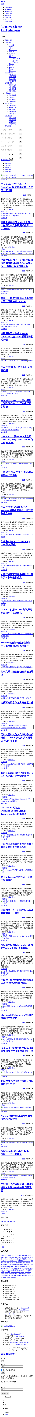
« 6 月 (3, 1247)
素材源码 (7, 160)
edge (2, 1270)
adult (8, 1272)
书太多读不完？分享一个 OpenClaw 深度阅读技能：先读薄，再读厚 (17, 187)
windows (16, 1264)
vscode (2, 1273)
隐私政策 (8, 126)
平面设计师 (19, 1262)
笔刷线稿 (8, 163)
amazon (3, 1264)
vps (28, 1257)
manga (22, 1273)
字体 (24, 1270)
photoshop (26, 1264)
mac (2, 1261)
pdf (12, 1277)
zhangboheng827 (16, 1334)
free (6, 1272)
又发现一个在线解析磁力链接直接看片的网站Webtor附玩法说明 (17, 1187)
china (13, 1262)
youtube (19, 1275)
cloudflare (26, 1268)
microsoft (11, 1273)
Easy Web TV (25, 1308)
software (20, 1266)
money (22, 1272)
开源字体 (8, 171)
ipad (26, 1255)
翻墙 (23, 1255)
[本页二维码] (7, 1414)
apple (14, 1277)
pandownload (14, 1272)
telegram (19, 1255)
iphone (2, 1275)
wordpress (24, 1257)
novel (10, 1257)
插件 (24, 1262)
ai (7, 1259)
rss (8, 1270)
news (31, 1259)
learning (11, 1264)
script (31, 1264)
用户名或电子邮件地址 (8, 1382)
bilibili (2, 1272)
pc (11, 1255)
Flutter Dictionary (24, 1310)
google (21, 1270)
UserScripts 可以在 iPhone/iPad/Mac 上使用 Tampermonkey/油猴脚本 (14, 810)
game (25, 1275)
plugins (21, 1264)
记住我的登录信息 (9, 1370)
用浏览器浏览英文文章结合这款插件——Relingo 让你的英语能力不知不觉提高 (17, 737)
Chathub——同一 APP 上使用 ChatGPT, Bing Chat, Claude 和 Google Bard (17, 439)
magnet (28, 1261)
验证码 (3, 1364)
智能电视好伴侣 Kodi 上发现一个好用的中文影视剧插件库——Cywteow (17, 225)
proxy (19, 1257)
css (30, 1257)
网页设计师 (26, 1266)
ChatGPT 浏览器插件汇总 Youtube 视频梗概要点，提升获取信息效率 (17, 510)
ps (12, 1255)
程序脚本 (8, 167)
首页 (2, 160)
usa (9, 1266)
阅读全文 (4, 211)
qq (7, 1261)
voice (5, 1259)
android (15, 1261)
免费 (15, 1275)
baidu (5, 1255)
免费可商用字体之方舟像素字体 (17, 702)
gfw (25, 1273)
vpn (23, 1275)
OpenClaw (9, 1262)
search (31, 1268)
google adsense (13, 1259)
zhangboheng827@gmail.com (19, 1342)
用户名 (3, 1359)
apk (19, 1272)
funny (2, 1257)
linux (29, 1272)
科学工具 (13, 1266)
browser (8, 1277)
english (3, 1268)
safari (2, 1255)
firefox (28, 1262)
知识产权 (7, 1275)
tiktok (4, 1277)
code (24, 1261)
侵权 (6, 1266)
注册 (3, 2)
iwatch (6, 1273)
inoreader (14, 1257)
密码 (2, 1361)
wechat (30, 1255)
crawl (12, 1268)
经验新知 (4, 638)
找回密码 (10, 1354)
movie (7, 1264)
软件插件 (8, 165)
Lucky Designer (19, 1336)
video (28, 1273)
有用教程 (4, 329)
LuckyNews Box (10, 1314)
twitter (11, 1270)
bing (9, 1255)
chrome (19, 1268)
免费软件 (4, 294)
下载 (12, 1275)
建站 (18, 1259)
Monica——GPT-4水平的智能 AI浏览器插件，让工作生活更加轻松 (16, 403)
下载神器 (7, 1268)
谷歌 (21, 1259)
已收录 (24, 195)
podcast (3, 1266)
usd (5, 1262)
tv (6, 1270)
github (28, 1259)
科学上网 (17, 1273)
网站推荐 (29, 1270)
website (6, 1257)
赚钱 (24, 1259)
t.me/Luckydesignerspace (20, 1344)
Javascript (4, 803)
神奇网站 (4, 975)
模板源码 (8, 169)
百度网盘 (16, 1270)
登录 (2, 4)
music (26, 1272)
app (23, 1268)
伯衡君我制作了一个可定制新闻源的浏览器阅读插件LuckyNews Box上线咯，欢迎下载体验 (17, 263)
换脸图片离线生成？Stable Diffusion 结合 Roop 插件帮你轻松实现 (17, 336)
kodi (15, 1268)
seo (4, 1270)
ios (17, 1266)
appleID (10, 1261)
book (4, 1261)
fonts (15, 1255)
